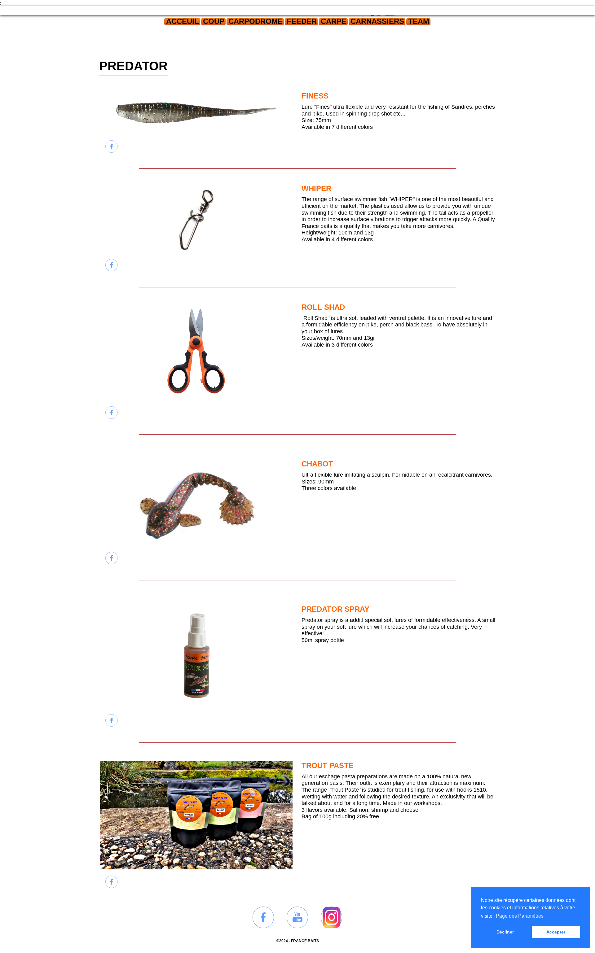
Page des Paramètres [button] (520, 916)
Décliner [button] (505, 931)
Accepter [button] (555, 931)
